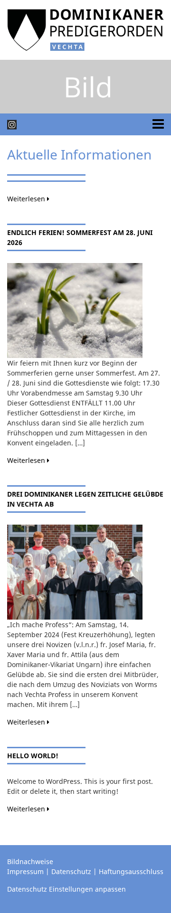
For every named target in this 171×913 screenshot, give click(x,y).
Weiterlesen (27, 198)
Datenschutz (71, 871)
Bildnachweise (30, 861)
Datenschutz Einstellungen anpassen (66, 889)
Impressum (25, 871)
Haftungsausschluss (131, 871)
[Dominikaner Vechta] (85, 29)
